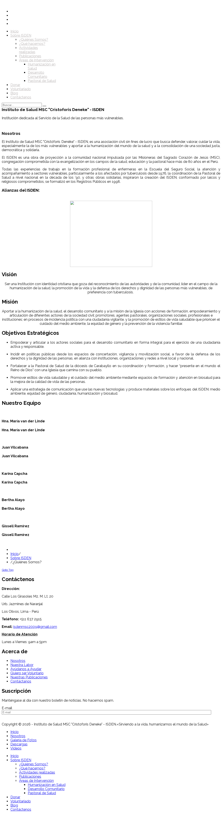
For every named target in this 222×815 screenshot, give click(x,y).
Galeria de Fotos (23, 740)
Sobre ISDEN (20, 558)
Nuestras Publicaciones (29, 677)
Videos (15, 748)
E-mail (7, 708)
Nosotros (17, 661)
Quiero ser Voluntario (27, 673)
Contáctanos (20, 681)
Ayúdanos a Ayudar (25, 669)
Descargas (19, 744)
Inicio (14, 554)
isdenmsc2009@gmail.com (35, 627)
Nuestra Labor (21, 665)
